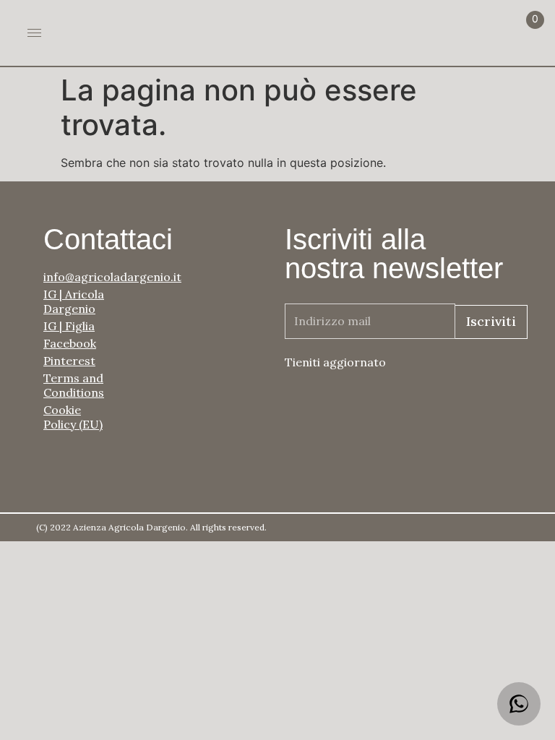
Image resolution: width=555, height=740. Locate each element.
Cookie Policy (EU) (73, 417)
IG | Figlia (69, 326)
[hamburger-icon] (34, 33)
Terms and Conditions (73, 385)
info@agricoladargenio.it (79, 277)
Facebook (69, 343)
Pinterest (69, 360)
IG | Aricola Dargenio (73, 301)
